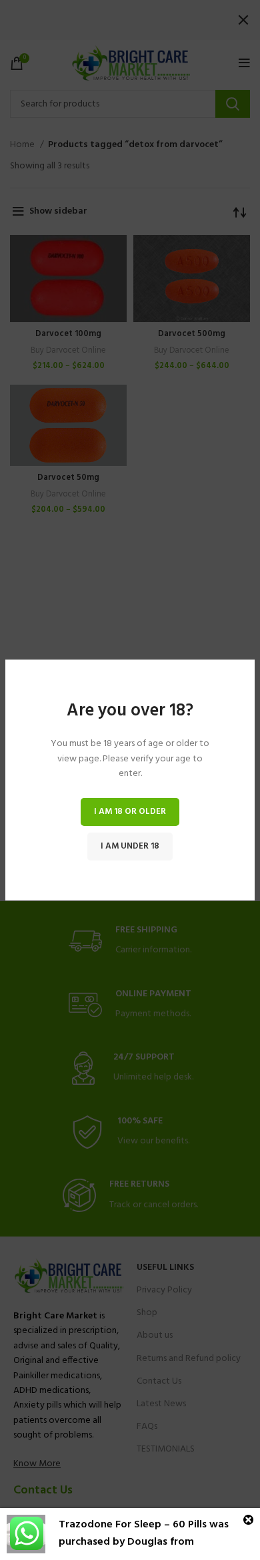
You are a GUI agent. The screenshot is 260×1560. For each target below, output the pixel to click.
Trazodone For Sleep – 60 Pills (133, 1524)
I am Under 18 (130, 846)
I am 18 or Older (130, 812)
